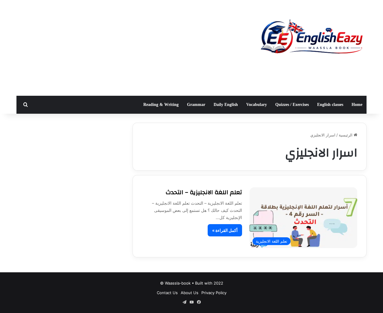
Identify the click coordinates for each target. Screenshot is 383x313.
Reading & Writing (161, 104)
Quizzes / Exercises (292, 104)
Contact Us (167, 292)
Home (357, 104)
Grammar (196, 104)
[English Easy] (311, 38)
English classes (330, 104)
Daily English (226, 104)
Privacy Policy (214, 292)
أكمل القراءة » (225, 230)
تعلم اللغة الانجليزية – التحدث (204, 192)
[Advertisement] (131, 48)
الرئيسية (346, 135)
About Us (189, 292)
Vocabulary (256, 104)
